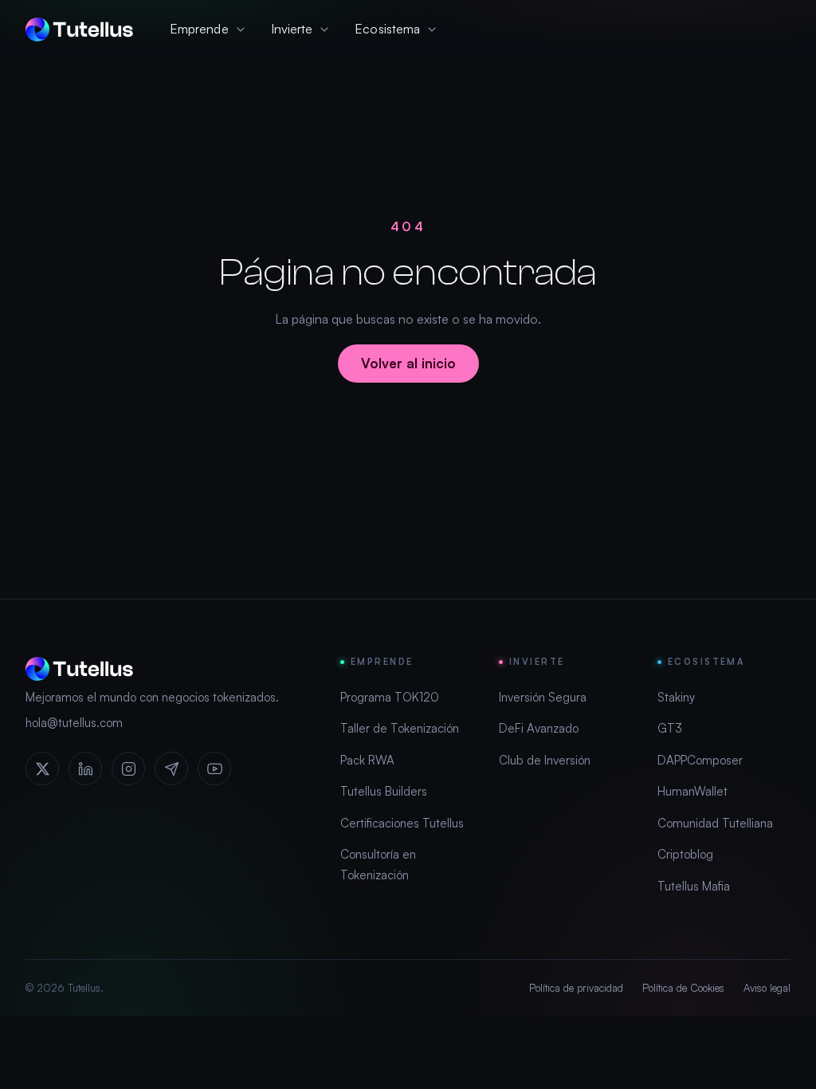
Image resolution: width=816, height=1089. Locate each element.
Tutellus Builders (383, 791)
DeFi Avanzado (539, 728)
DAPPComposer (700, 760)
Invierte (292, 29)
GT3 (669, 728)
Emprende (199, 29)
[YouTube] (214, 768)
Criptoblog (685, 854)
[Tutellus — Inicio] (79, 29)
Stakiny (676, 697)
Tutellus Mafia (693, 886)
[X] (42, 768)
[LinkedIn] (85, 768)
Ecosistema (387, 29)
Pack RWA (367, 760)
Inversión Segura (542, 697)
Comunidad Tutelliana (715, 823)
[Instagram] (128, 768)
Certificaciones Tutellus (402, 823)
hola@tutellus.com (74, 722)
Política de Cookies (683, 987)
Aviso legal (766, 987)
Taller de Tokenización (399, 728)
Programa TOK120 (389, 697)
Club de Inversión (544, 760)
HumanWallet (692, 791)
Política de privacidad (576, 987)
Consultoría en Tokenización (378, 865)
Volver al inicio (408, 363)
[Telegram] (171, 768)
